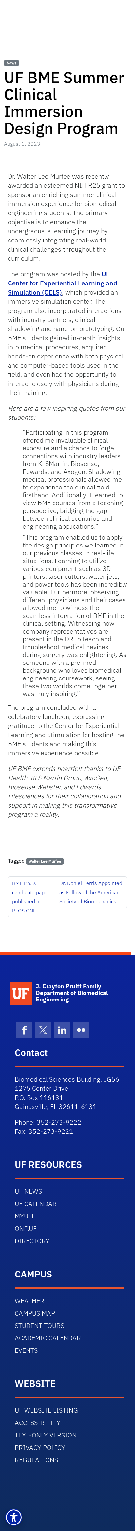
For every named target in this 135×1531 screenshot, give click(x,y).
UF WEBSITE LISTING (46, 1410)
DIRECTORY (32, 1240)
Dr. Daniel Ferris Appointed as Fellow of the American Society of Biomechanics (90, 892)
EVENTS (26, 1350)
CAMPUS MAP (35, 1313)
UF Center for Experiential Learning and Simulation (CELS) (62, 283)
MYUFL (25, 1216)
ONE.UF (26, 1228)
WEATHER (29, 1300)
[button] (13, 1517)
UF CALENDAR (36, 1203)
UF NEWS (28, 1191)
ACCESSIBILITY (38, 1422)
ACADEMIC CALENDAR (48, 1338)
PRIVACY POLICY (40, 1447)
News (11, 62)
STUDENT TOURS (39, 1325)
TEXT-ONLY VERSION (46, 1435)
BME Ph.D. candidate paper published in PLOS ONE (30, 897)
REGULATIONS (36, 1459)
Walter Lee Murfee (45, 861)
